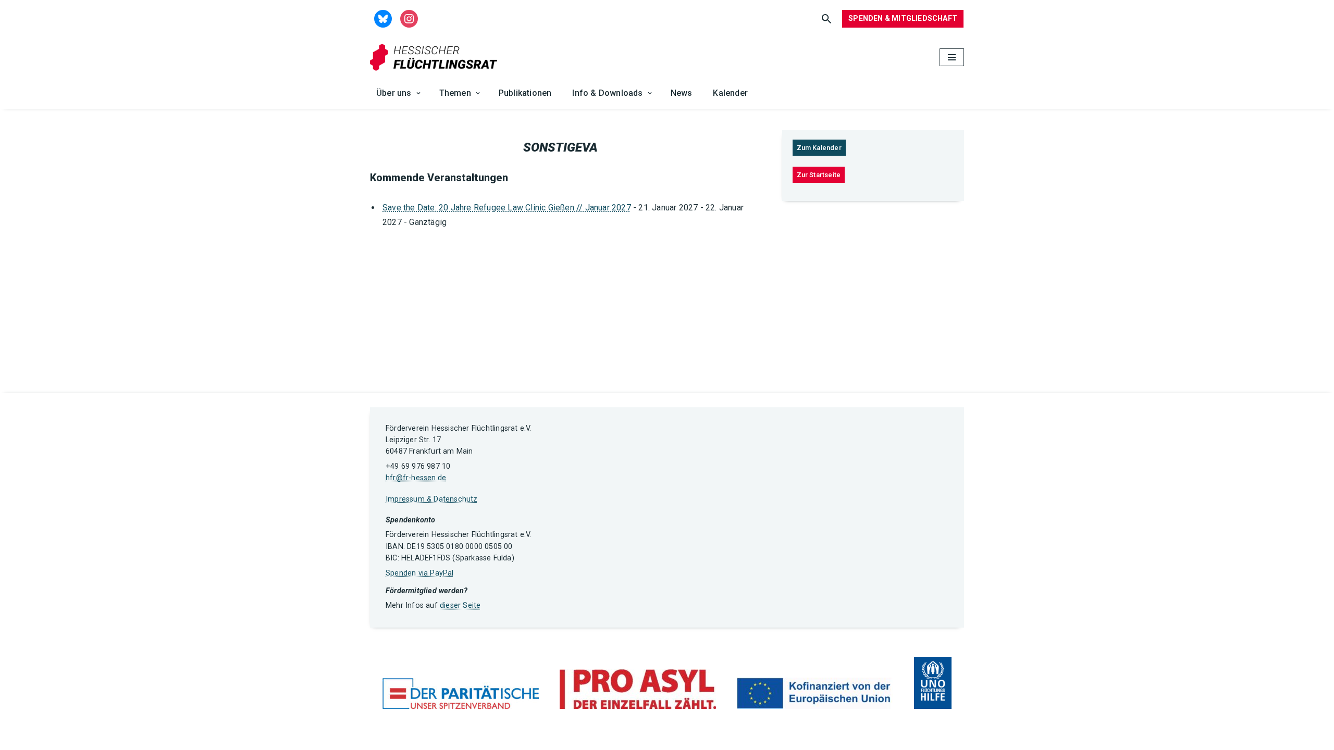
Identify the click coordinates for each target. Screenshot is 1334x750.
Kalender (730, 93)
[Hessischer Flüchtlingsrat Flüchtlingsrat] (436, 57)
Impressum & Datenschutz (432, 499)
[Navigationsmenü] (952, 57)
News (682, 93)
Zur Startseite (819, 175)
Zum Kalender (819, 148)
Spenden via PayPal (420, 573)
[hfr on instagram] (409, 18)
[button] (418, 93)
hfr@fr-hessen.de (416, 477)
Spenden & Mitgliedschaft (902, 18)
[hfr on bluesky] (383, 18)
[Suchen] (826, 18)
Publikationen (525, 93)
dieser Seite (460, 605)
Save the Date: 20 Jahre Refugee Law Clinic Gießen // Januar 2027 (506, 208)
